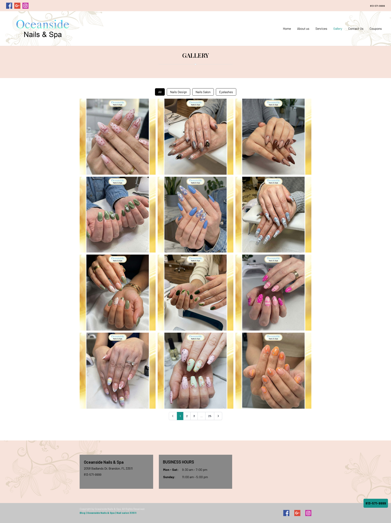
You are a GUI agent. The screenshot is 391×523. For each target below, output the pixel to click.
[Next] (218, 416)
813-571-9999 (377, 5)
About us (303, 28)
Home (287, 28)
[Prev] (173, 416)
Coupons (376, 28)
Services (321, 28)
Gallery (337, 28)
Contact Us (356, 28)
